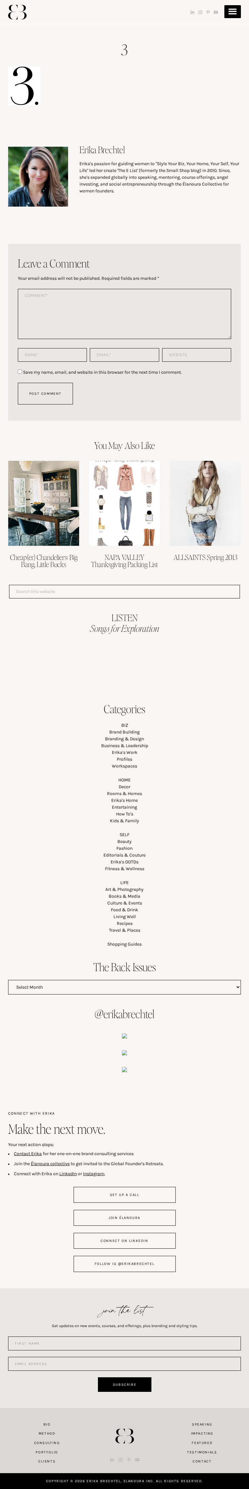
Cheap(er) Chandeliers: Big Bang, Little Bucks (43, 560)
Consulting (47, 1443)
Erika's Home (124, 800)
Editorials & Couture (124, 855)
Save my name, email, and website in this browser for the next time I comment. (102, 372)
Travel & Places (124, 930)
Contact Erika (28, 1153)
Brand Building (124, 732)
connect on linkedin (124, 1241)
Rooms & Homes (124, 793)
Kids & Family (124, 821)
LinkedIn (68, 1173)
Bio (47, 1424)
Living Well (124, 916)
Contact (202, 1461)
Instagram (93, 1173)
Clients (46, 1461)
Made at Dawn (124, 1425)
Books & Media (124, 896)
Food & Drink (124, 910)
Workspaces (124, 766)
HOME (124, 780)
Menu (232, 11)
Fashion (124, 848)
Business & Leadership (124, 745)
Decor (124, 787)
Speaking (202, 1424)
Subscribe (124, 1384)
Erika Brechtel (17, 12)
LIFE (124, 882)
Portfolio (47, 1452)
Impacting (202, 1433)
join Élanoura (124, 1218)
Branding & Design (124, 739)
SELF (124, 834)
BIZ (124, 725)
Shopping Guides (124, 944)
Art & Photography (124, 889)
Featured (202, 1443)
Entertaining (124, 807)
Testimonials (202, 1452)
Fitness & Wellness (124, 868)
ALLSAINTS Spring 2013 (205, 557)
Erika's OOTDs (124, 862)
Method (47, 1433)
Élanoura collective (50, 1163)
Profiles (124, 759)
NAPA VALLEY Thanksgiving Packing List (124, 560)
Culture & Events (124, 903)
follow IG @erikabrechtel (124, 1264)
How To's (124, 814)
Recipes (125, 923)
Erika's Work (124, 752)
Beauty (124, 841)
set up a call (124, 1195)
